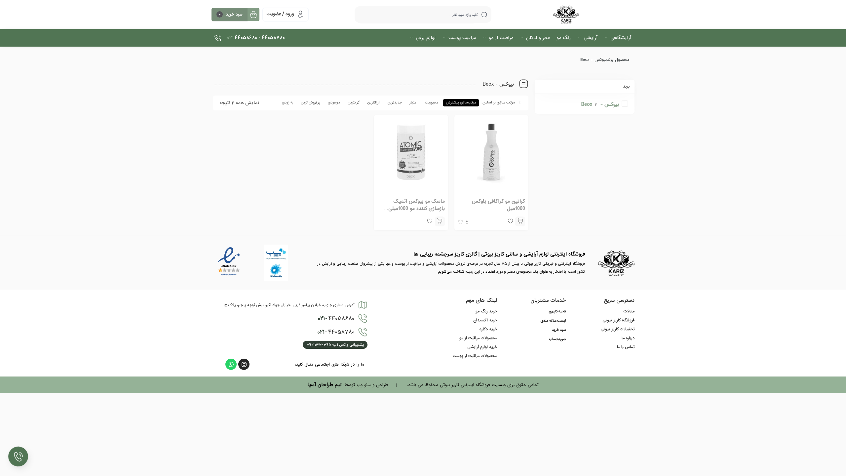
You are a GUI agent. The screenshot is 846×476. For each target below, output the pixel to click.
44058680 (336, 318)
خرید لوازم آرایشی (482, 347)
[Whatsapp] (231, 364)
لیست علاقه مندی (553, 321)
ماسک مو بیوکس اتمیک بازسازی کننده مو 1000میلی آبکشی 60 (416, 208)
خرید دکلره (488, 329)
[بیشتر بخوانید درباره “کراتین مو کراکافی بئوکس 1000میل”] (520, 221)
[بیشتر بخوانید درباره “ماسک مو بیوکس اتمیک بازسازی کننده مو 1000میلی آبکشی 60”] (440, 221)
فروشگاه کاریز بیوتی (618, 320)
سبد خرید (559, 330)
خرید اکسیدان (485, 320)
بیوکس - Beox (600, 104)
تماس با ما (625, 347)
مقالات (629, 311)
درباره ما (628, 338)
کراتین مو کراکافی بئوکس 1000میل (498, 205)
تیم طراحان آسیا (324, 385)
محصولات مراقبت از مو (478, 338)
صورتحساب (557, 339)
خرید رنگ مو (486, 311)
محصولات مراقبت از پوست (475, 356)
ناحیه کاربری (557, 312)
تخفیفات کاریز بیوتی (617, 329)
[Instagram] (244, 364)
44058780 (336, 332)
